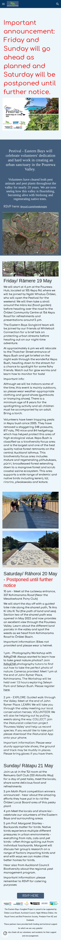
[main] (30, 57)
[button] (3, 4)
